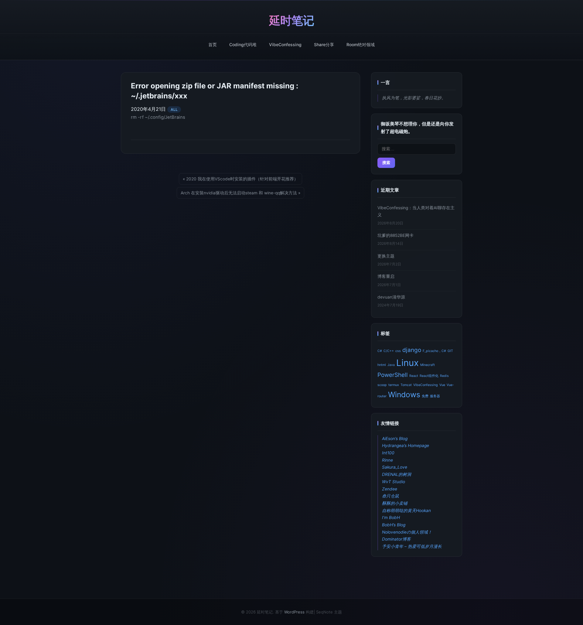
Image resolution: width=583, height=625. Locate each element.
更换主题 (385, 256)
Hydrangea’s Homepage (405, 445)
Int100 (388, 452)
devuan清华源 (391, 297)
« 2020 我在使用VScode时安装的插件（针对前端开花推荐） (240, 178)
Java (391, 365)
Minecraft (427, 365)
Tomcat (406, 385)
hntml (381, 365)
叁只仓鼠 (390, 496)
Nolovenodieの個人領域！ (407, 532)
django (411, 350)
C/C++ (389, 351)
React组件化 (429, 376)
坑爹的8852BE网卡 (395, 235)
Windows (404, 394)
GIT (450, 351)
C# (379, 351)
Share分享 (324, 44)
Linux (407, 362)
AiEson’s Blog (394, 438)
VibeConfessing (285, 44)
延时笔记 (291, 20)
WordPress (294, 612)
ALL (174, 109)
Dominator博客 (396, 539)
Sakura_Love (394, 467)
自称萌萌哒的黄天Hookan (406, 510)
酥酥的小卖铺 (394, 503)
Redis (444, 376)
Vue (442, 385)
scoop (382, 385)
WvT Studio (393, 481)
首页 (212, 44)
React (413, 376)
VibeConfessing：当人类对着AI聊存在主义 (416, 211)
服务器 (435, 396)
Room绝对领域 (360, 44)
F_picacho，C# (434, 351)
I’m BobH (391, 517)
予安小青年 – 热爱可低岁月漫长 (412, 546)
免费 (425, 396)
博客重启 (385, 276)
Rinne (387, 460)
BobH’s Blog (393, 524)
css (398, 351)
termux (393, 385)
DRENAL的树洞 (396, 474)
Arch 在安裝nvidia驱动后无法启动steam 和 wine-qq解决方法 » (240, 192)
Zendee (389, 489)
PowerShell (392, 374)
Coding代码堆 (243, 44)
